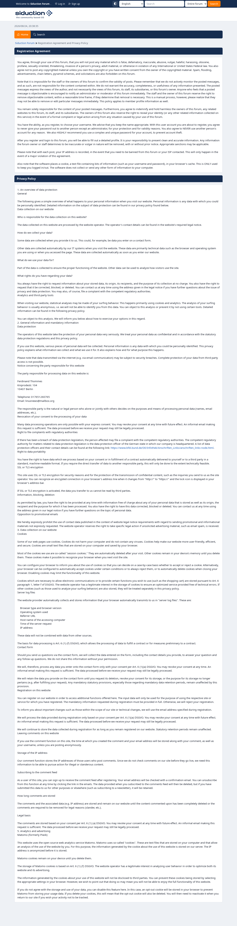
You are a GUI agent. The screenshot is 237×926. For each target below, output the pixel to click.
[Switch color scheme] (115, 4)
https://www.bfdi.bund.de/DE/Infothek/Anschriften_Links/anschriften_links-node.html (162, 447)
